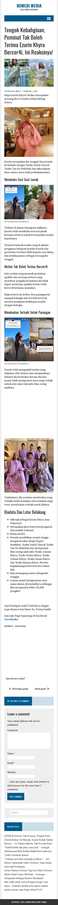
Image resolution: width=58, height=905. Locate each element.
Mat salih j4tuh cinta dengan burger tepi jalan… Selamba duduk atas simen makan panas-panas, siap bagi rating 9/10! (26, 885)
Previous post (20, 688)
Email (10, 763)
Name (10, 753)
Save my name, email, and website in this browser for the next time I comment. (28, 785)
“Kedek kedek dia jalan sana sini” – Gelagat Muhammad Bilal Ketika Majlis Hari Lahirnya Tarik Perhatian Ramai (28, 851)
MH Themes (42, 902)
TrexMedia (11, 619)
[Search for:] (29, 812)
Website (11, 772)
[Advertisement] (29, 413)
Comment (12, 730)
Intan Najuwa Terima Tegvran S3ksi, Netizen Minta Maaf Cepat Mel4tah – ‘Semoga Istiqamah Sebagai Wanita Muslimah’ (28, 874)
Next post (40, 688)
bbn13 (18, 91)
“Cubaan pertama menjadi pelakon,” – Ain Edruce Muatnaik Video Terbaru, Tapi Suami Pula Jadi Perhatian (28, 862)
